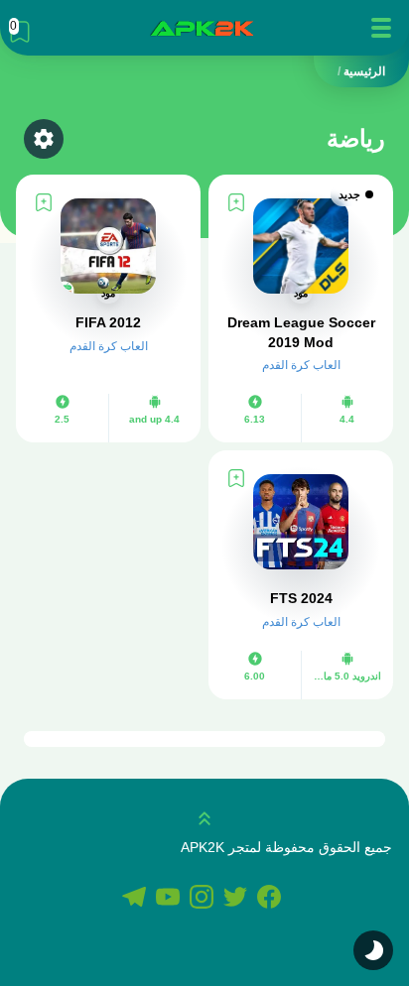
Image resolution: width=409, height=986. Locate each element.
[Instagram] (204, 899)
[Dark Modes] (373, 950)
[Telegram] (137, 899)
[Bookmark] (236, 202)
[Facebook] (272, 899)
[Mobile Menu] (381, 28)
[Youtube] (171, 899)
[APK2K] (201, 28)
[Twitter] (238, 899)
